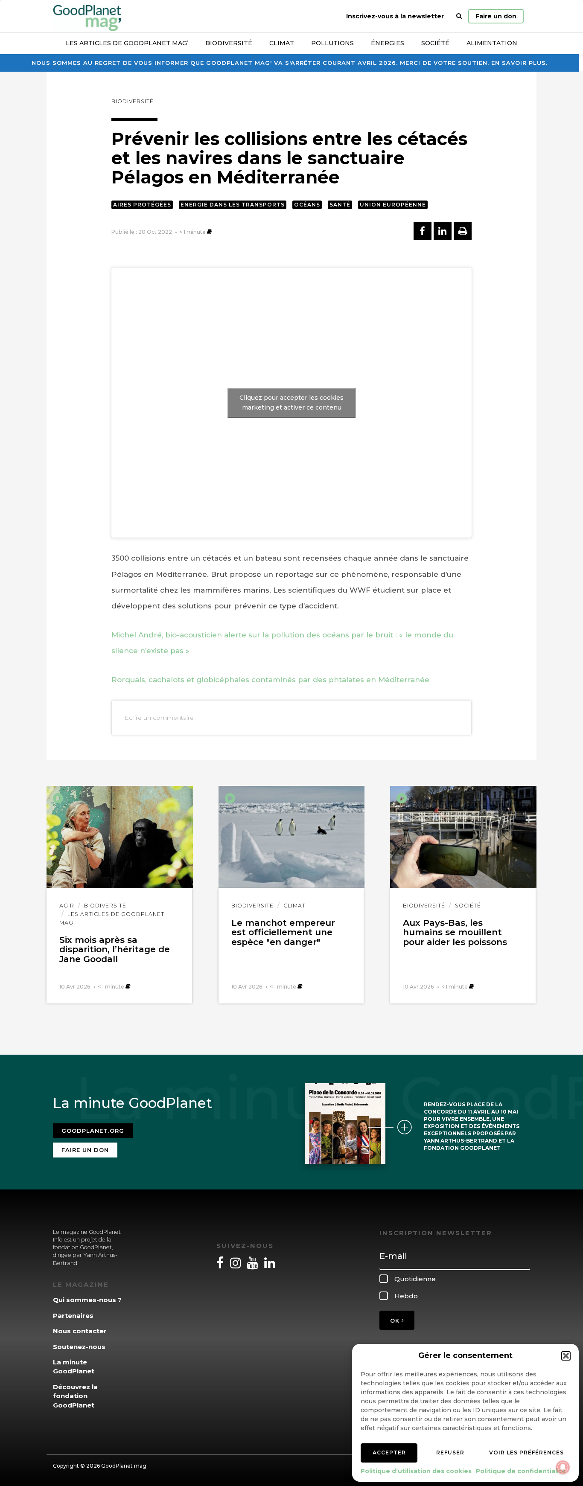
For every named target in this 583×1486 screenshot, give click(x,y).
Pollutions (332, 43)
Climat (281, 43)
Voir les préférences (526, 1452)
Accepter (389, 1452)
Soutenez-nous (79, 1347)
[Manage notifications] (563, 1467)
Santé (339, 204)
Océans (307, 204)
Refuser (450, 1452)
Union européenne (393, 204)
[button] (566, 1356)
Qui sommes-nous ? (87, 1300)
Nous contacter (80, 1331)
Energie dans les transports (233, 204)
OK (396, 1320)
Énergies (387, 43)
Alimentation (491, 43)
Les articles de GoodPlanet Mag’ (127, 43)
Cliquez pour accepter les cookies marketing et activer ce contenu (291, 402)
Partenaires (73, 1316)
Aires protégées (142, 204)
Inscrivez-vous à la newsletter (395, 16)
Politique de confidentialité (521, 1471)
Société (435, 43)
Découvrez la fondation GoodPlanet (75, 1396)
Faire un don (495, 16)
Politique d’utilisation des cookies (416, 1471)
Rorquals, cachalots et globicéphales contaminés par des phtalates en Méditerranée (270, 679)
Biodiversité (228, 43)
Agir (66, 905)
